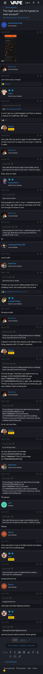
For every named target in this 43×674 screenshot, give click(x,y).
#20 (40, 622)
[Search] (38, 2)
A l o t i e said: (7, 195)
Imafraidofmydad (11, 18)
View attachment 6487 (13, 109)
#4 (41, 135)
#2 (41, 76)
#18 (40, 564)
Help (29, 668)
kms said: (6, 598)
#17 (40, 541)
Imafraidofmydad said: (10, 105)
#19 (40, 593)
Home (35, 668)
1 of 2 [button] (15, 640)
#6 (41, 190)
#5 (41, 159)
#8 (41, 254)
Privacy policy (21, 668)
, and (16, 292)
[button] (5, 2)
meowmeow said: (9, 227)
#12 (40, 359)
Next (22, 640)
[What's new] (33, 2)
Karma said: (7, 164)
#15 (40, 474)
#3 (41, 101)
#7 (41, 222)
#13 (40, 401)
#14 (40, 439)
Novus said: (7, 569)
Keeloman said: (8, 332)
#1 (41, 32)
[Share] (37, 32)
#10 (40, 309)
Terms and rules (8, 668)
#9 (41, 272)
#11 (40, 327)
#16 (40, 512)
